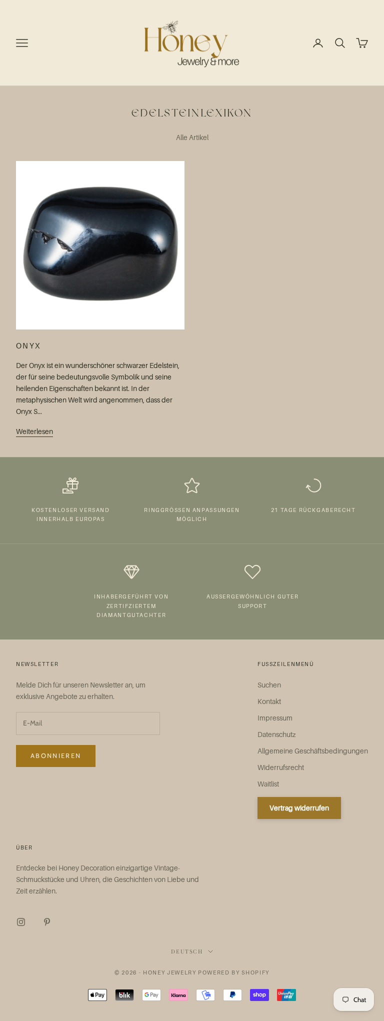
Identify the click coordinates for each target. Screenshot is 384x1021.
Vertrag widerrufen (299, 808)
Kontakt (269, 701)
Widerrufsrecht (281, 767)
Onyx (28, 345)
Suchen (269, 684)
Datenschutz (277, 734)
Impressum (275, 718)
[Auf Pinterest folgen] (47, 922)
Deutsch (187, 951)
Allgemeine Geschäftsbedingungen (313, 750)
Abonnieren (55, 756)
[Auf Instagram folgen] (21, 922)
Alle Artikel (192, 137)
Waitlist (268, 784)
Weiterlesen (34, 431)
